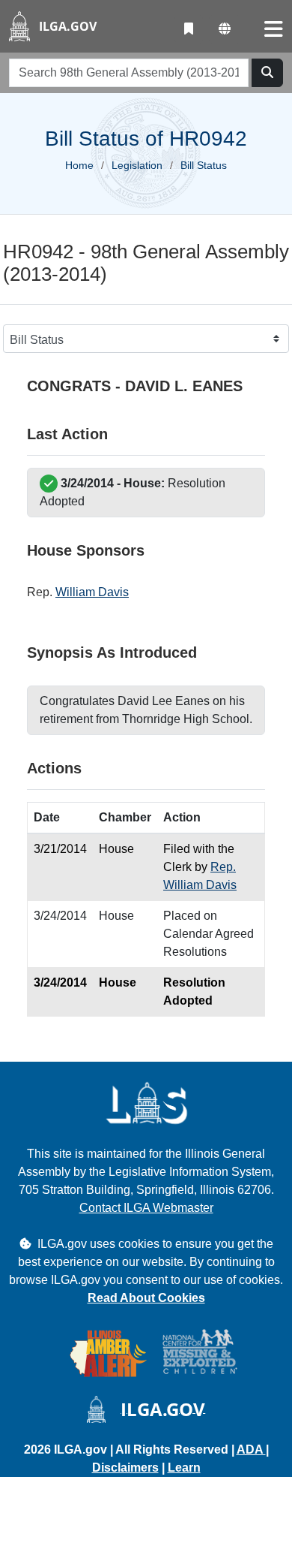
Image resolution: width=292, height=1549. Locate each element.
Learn (184, 1467)
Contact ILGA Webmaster (146, 1207)
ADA (251, 1449)
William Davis (92, 592)
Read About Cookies (146, 1297)
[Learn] (188, 29)
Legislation (137, 165)
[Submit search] (267, 73)
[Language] (224, 29)
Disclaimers (125, 1467)
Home (79, 165)
